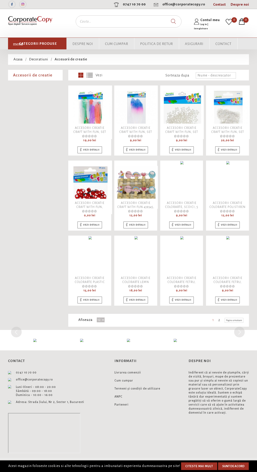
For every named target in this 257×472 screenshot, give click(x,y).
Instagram (22, 4)
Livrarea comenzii (127, 372)
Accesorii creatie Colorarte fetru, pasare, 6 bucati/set (181, 282)
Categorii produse (38, 44)
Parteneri (121, 404)
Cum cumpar (116, 44)
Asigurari (194, 44)
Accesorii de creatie (32, 75)
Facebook (12, 4)
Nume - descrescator (216, 75)
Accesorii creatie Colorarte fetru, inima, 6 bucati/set (227, 282)
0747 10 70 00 (134, 4)
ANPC (118, 396)
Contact (219, 4)
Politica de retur (156, 44)
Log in (203, 24)
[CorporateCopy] (81, 340)
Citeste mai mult (199, 466)
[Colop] (35, 340)
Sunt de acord (233, 466)
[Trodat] (175, 340)
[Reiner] (128, 340)
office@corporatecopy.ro (183, 4)
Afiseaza (85, 320)
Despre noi (240, 4)
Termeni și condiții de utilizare (137, 388)
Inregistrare (201, 28)
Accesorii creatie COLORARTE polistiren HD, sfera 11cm (227, 207)
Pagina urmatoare (234, 320)
